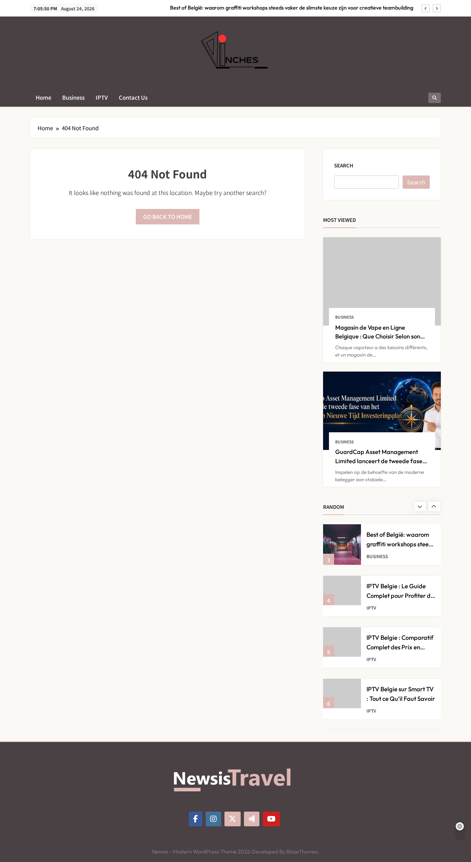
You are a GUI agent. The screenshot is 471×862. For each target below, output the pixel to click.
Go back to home (167, 216)
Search (343, 165)
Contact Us (133, 97)
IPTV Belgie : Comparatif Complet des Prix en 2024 (399, 647)
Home (43, 97)
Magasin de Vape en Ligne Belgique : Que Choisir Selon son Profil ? (377, 336)
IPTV (102, 97)
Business (73, 97)
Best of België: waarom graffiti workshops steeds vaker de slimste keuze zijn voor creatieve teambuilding (291, 8)
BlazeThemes (302, 851)
